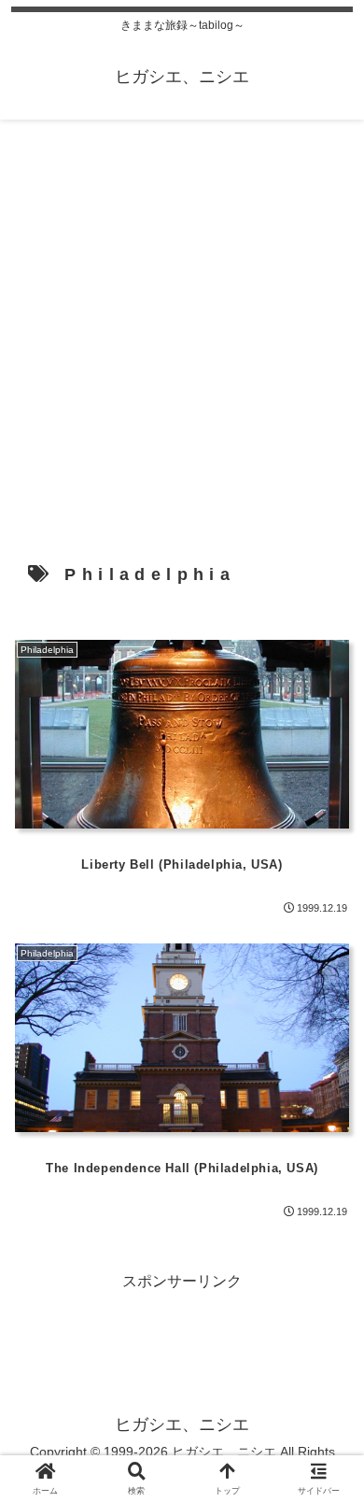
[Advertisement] (182, 324)
